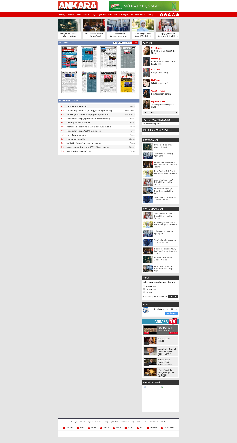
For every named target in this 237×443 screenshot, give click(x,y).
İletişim (93, 428)
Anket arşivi (163, 297)
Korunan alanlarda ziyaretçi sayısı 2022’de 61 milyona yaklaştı (88, 147)
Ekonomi (86, 15)
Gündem (71, 15)
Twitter (118, 428)
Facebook (106, 428)
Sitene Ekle (153, 428)
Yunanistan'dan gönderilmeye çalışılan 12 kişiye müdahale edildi (89, 127)
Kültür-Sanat (112, 15)
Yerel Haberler (140, 15)
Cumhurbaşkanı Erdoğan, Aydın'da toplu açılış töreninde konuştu (89, 119)
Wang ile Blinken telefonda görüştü (79, 151)
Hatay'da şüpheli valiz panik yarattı (78, 123)
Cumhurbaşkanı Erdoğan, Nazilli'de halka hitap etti (84, 131)
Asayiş (93, 15)
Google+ (130, 428)
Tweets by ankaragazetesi (152, 124)
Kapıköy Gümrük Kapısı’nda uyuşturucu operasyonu (84, 143)
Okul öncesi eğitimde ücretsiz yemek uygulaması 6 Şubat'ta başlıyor (90, 111)
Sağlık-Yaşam (123, 15)
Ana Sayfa (62, 15)
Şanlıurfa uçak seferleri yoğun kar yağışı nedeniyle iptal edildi (88, 115)
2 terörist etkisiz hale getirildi (77, 135)
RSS (141, 428)
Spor (131, 15)
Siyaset (78, 15)
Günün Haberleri (169, 428)
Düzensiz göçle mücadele (76, 139)
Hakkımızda (69, 428)
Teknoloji (150, 15)
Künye (82, 428)
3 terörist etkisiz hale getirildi (77, 106)
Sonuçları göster (150, 297)
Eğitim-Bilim (102, 15)
